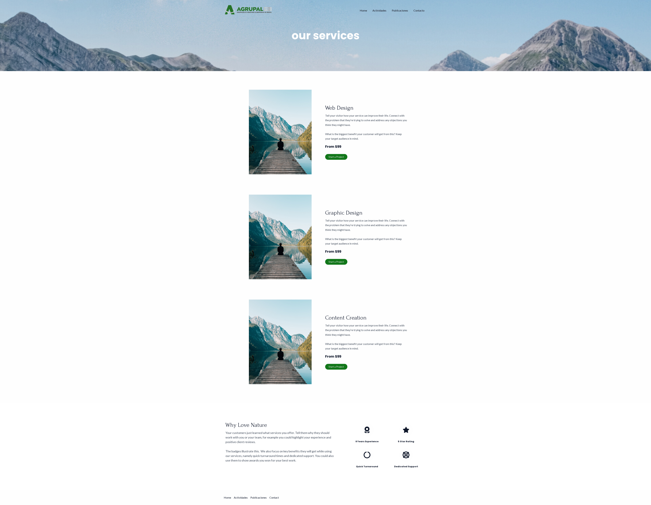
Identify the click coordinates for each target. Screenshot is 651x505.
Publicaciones (400, 10)
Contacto (419, 10)
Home (363, 10)
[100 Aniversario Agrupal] (248, 10)
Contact (274, 497)
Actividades (379, 10)
